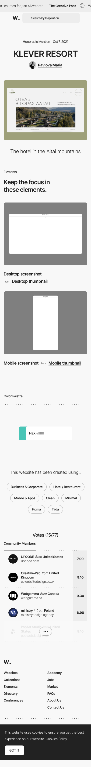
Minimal (71, 498)
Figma (36, 509)
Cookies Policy (56, 739)
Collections (12, 680)
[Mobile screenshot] (45, 322)
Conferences (13, 700)
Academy (54, 673)
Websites (11, 673)
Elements (11, 686)
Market (52, 686)
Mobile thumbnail (65, 363)
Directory (11, 693)
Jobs (50, 680)
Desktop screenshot (23, 273)
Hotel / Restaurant (66, 487)
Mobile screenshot (21, 363)
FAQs (51, 693)
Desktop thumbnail (30, 281)
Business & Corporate (27, 487)
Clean (50, 498)
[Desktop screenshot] (45, 234)
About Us (54, 700)
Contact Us (55, 707)
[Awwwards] (16, 18)
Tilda (55, 509)
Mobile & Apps (24, 498)
